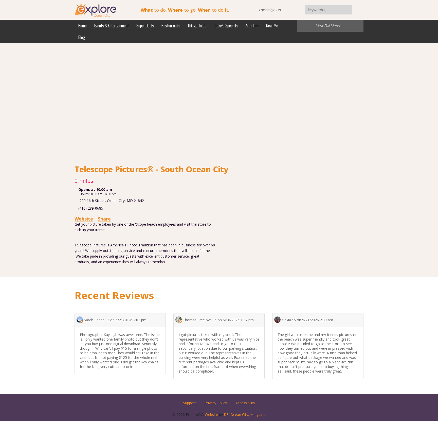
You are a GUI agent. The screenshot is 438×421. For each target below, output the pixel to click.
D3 (226, 414)
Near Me (272, 26)
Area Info (252, 26)
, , (112, 200)
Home (82, 26)
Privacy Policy (216, 402)
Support (189, 402)
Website (84, 218)
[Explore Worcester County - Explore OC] (95, 9)
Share (104, 218)
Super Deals (145, 26)
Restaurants (170, 26)
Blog (81, 37)
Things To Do (196, 26)
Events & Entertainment (111, 26)
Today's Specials (226, 26)
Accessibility (245, 402)
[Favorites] (231, 169)
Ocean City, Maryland (247, 414)
